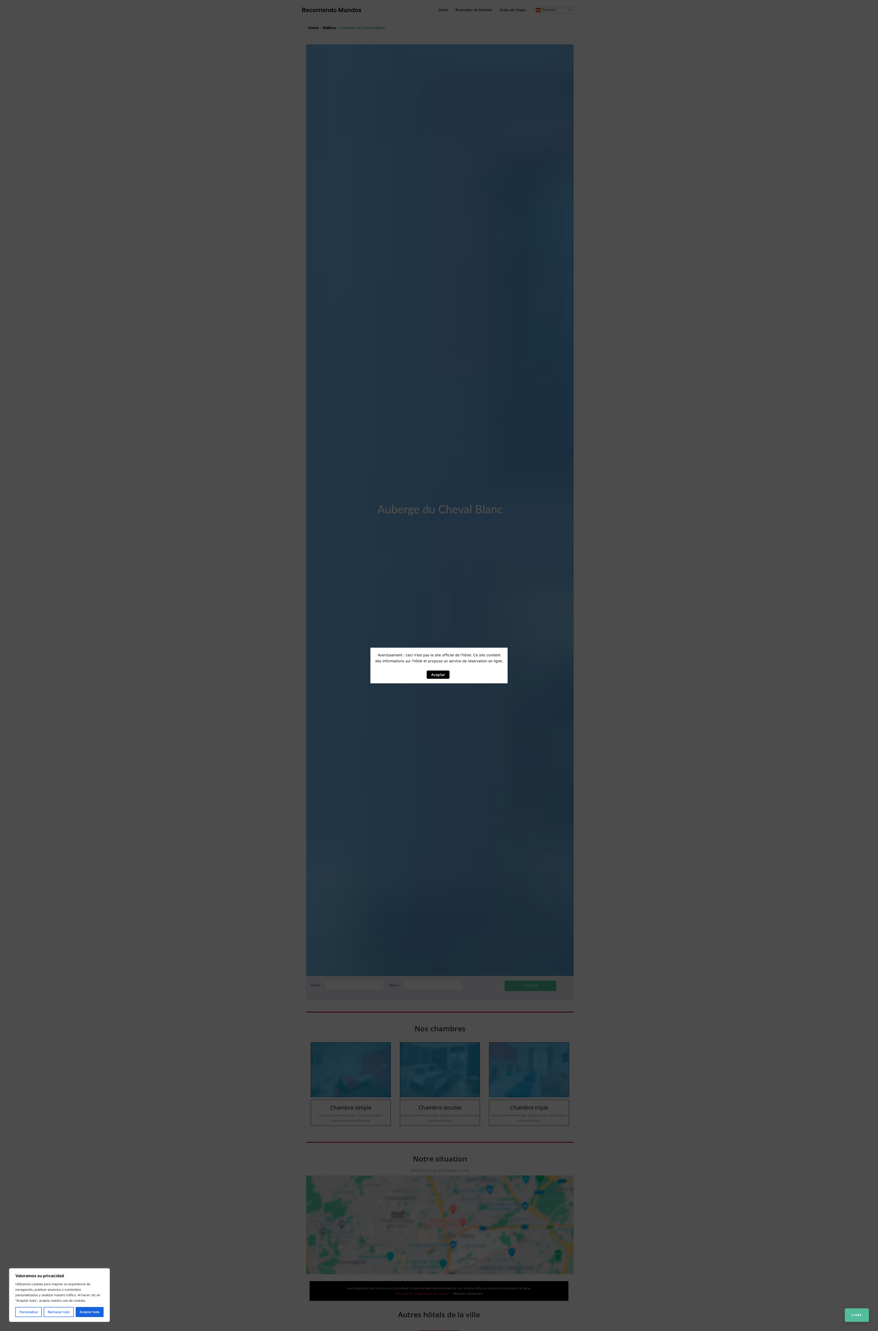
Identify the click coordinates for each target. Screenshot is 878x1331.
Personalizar (28, 1312)
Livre (857, 1315)
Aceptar (438, 674)
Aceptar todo (89, 1312)
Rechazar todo (59, 1312)
